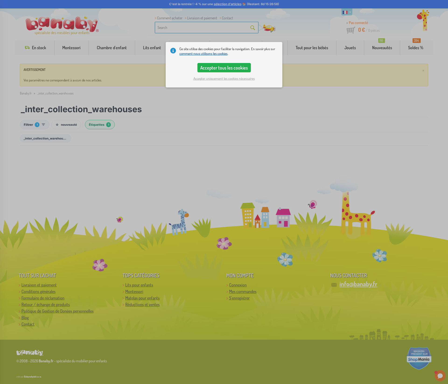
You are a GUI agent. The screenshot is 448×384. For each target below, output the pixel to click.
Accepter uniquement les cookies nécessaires (224, 78)
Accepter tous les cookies (224, 68)
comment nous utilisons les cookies (203, 53)
